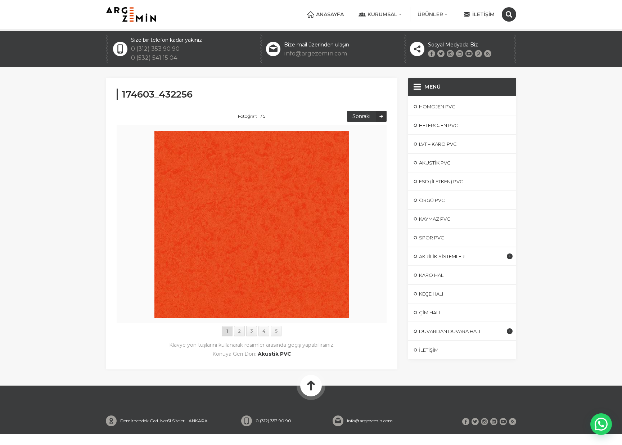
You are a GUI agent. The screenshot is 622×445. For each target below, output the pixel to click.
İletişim (483, 14)
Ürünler (430, 14)
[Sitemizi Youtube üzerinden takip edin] (469, 53)
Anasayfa (330, 14)
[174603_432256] (251, 314)
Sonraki (361, 116)
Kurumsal (382, 14)
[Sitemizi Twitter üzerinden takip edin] (441, 53)
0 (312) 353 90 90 (155, 48)
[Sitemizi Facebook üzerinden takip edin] (431, 53)
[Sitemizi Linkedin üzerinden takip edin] (459, 53)
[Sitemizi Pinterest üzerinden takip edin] (478, 53)
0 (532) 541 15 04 (154, 57)
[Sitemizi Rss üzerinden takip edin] (487, 53)
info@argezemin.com (315, 53)
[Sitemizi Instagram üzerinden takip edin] (450, 53)
